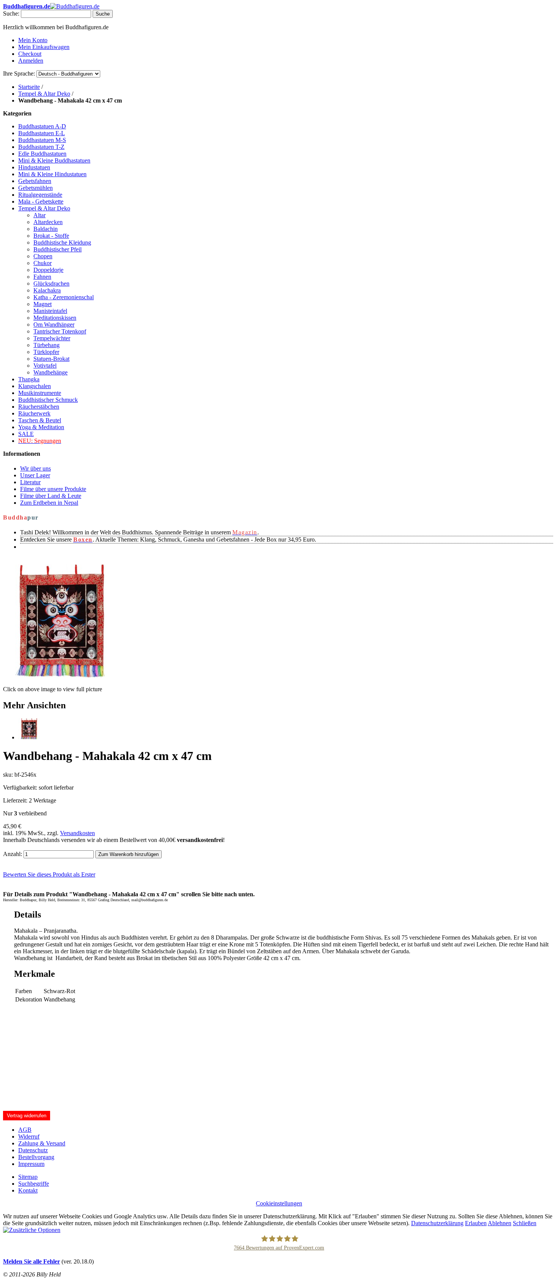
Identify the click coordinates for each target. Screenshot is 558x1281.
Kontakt (28, 1190)
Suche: (11, 13)
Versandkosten (77, 833)
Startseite (29, 87)
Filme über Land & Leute (50, 496)
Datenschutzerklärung (437, 1223)
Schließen (524, 1223)
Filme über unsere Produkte (53, 489)
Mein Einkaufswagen (43, 47)
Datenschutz (33, 1150)
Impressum (31, 1164)
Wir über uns (35, 468)
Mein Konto (32, 40)
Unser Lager (35, 475)
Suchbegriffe (33, 1183)
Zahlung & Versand (41, 1143)
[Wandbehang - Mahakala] (28, 737)
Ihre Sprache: (19, 73)
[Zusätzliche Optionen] (31, 1230)
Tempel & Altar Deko (44, 93)
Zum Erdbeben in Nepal (49, 502)
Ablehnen (499, 1223)
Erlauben (476, 1223)
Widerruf (28, 1136)
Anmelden (30, 60)
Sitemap (28, 1177)
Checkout (29, 54)
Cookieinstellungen (279, 1203)
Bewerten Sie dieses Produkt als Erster (49, 874)
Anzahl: (12, 854)
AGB (25, 1129)
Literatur (30, 482)
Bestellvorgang (36, 1157)
